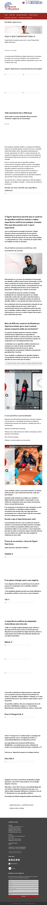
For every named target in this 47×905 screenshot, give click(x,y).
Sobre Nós (12, 15)
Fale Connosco (14, 863)
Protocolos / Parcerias (11, 17)
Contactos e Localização (25, 17)
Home (6, 15)
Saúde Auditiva (33, 15)
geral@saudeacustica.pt (17, 832)
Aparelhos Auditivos (22, 15)
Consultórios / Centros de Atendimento (17, 847)
